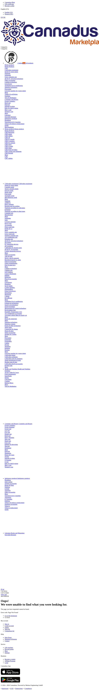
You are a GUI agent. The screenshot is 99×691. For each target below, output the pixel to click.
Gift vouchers (9, 647)
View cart (4, 594)
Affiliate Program (10, 661)
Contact (7, 641)
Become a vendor (10, 659)
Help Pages (8, 637)
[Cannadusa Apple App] (10, 674)
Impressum (5, 688)
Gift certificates (9, 4)
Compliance (28, 688)
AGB (11, 688)
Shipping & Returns (11, 639)
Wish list (7, 629)
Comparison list (9, 631)
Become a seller (9, 6)
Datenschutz (19, 688)
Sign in (7, 624)
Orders (7, 627)
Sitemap (7, 653)
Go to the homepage (11, 616)
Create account (9, 626)
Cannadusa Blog (10, 2)
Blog (6, 651)
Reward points (9, 649)
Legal (6, 663)
